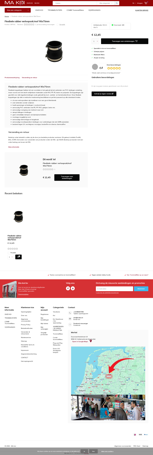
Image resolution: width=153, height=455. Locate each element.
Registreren (45, 314)
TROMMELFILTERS (55, 10)
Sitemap (24, 341)
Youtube (73, 288)
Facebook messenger (80, 323)
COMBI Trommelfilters (75, 10)
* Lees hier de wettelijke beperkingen (107, 292)
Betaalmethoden (27, 328)
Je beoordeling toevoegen (46, 24)
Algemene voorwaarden (25, 320)
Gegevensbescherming (29, 354)
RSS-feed (137, 446)
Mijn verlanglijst (44, 328)
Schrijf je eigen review (103, 94)
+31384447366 (78, 312)
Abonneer (141, 289)
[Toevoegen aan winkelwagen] (18, 257)
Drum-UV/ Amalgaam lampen (57, 350)
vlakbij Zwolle (101, 275)
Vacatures (56, 312)
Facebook (68, 288)
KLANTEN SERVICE (141, 10)
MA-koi (13, 446)
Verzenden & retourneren (25, 333)
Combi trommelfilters (58, 338)
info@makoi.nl (78, 318)
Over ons (24, 315)
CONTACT (24, 357)
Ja (84, 451)
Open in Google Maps (80, 341)
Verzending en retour (29, 77)
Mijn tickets (44, 323)
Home (7, 16)
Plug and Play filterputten (57, 344)
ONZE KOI (30, 3)
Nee (93, 451)
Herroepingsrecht (27, 361)
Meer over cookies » (107, 451)
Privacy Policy (25, 325)
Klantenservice (26, 337)
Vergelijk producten (44, 333)
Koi (54, 315)
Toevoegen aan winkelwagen (67, 177)
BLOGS (37, 3)
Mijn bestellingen (45, 319)
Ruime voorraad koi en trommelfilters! (62, 275)
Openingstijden (23, 294)
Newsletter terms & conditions (27, 346)
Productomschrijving (12, 77)
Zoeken (116, 3)
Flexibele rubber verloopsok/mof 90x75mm (14, 238)
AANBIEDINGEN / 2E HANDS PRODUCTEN (58, 328)
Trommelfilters (58, 334)
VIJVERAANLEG (94, 10)
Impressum (25, 350)
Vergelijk (13, 252)
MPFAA (12, 24)
